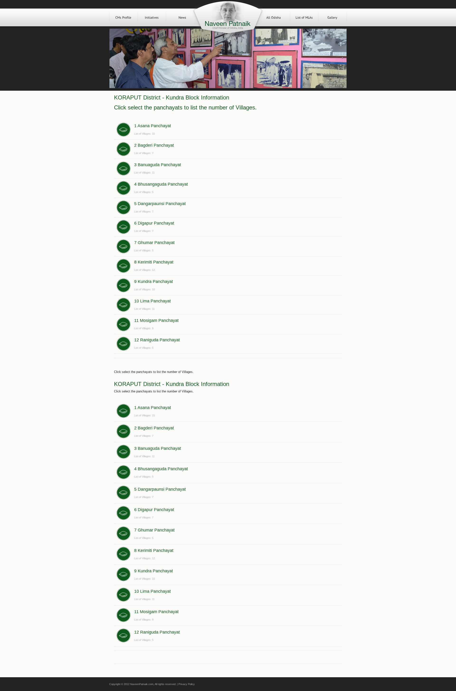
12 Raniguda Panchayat (157, 340)
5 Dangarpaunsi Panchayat (160, 203)
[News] (182, 17)
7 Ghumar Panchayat (154, 242)
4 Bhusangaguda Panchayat (161, 184)
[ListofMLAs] (304, 17)
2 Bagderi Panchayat (154, 145)
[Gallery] (332, 17)
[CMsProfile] (123, 17)
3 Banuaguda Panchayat (157, 164)
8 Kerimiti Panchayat (153, 262)
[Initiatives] (152, 17)
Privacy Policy (186, 684)
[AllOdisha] (273, 17)
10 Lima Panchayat (152, 301)
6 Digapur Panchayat (154, 223)
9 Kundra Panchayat (153, 281)
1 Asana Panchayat (152, 125)
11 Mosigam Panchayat (156, 320)
